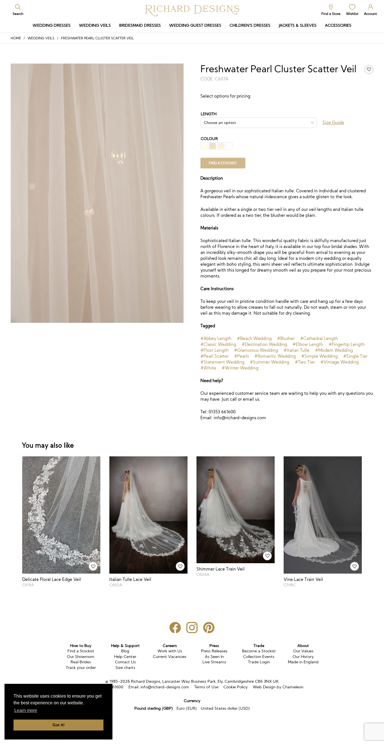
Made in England (303, 662)
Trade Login (259, 662)
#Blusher (286, 338)
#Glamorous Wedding (256, 350)
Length (208, 114)
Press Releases (214, 651)
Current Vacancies (169, 656)
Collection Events (258, 656)
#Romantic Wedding (275, 356)
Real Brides (81, 662)
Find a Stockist (80, 651)
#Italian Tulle (297, 350)
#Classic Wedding (218, 344)
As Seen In (214, 656)
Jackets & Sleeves (298, 25)
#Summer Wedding (269, 362)
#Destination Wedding (264, 344)
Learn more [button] (25, 710)
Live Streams (214, 662)
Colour (209, 138)
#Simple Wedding (319, 356)
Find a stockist (223, 163)
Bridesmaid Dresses (140, 25)
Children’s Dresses (250, 25)
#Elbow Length (308, 344)
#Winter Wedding (240, 368)
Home (16, 38)
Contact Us (125, 662)
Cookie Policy (235, 687)
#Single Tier (355, 356)
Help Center (125, 656)
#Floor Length (214, 350)
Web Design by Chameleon (278, 687)
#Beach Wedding (254, 338)
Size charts (125, 667)
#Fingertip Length (347, 344)
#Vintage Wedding (339, 362)
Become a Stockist (259, 651)
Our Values (303, 651)
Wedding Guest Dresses (195, 25)
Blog (125, 651)
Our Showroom (80, 656)
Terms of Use (206, 687)
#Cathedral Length (319, 338)
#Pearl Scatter (214, 356)
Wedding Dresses (52, 25)
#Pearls (241, 356)
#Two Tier (305, 362)
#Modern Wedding (334, 350)
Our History (303, 656)
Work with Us (169, 651)
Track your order (81, 667)
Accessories (338, 25)
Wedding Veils (95, 25)
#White (208, 368)
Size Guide (333, 122)
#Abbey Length (215, 338)
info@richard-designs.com (165, 687)
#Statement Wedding (222, 362)
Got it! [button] (59, 725)
